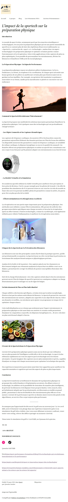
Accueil (3, 19)
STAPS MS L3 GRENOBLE (9, 492)
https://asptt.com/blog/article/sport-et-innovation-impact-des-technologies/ (29, 462)
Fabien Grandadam (18, 498)
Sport (20, 482)
